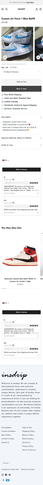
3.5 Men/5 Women (11, 72)
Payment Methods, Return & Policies (16, 138)
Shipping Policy (28, 431)
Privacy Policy (27, 446)
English (6, 463)
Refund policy (28, 438)
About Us (5, 442)
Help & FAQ (27, 427)
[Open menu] (2, 9)
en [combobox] (6, 160)
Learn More (30, 2)
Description (6, 117)
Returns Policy (28, 435)
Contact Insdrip (7, 438)
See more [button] (35, 190)
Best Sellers (6, 435)
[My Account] (36, 9)
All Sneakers (6, 427)
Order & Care (7, 145)
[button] (21, 170)
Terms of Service (29, 450)
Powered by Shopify (27, 469)
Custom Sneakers (8, 431)
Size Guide (13, 67)
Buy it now (21, 88)
